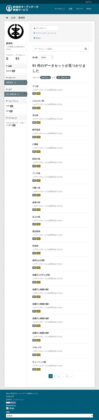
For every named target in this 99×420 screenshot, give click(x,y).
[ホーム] (7, 17)
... (63, 376)
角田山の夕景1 (38, 260)
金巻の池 (36, 202)
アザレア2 (36, 347)
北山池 (35, 115)
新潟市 (21, 17)
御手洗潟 (36, 129)
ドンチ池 (36, 173)
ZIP (34, 93)
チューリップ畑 (39, 362)
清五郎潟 (36, 231)
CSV (38, 93)
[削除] (49, 78)
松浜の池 (36, 158)
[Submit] (86, 49)
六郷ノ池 (36, 187)
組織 (70, 8)
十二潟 (35, 86)
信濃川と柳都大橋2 (40, 303)
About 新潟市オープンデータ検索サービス (22, 393)
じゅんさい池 (38, 100)
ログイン (88, 2)
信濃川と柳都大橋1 (40, 289)
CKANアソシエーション (15, 399)
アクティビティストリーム (45, 33)
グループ (79, 8)
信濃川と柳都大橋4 (40, 332)
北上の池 (36, 216)
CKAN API (10, 396)
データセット (60, 8)
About (89, 8)
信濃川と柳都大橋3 (40, 318)
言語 (7, 412)
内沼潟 (35, 245)
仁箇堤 (35, 144)
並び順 (34, 57)
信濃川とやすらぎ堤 (41, 274)
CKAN (10, 408)
